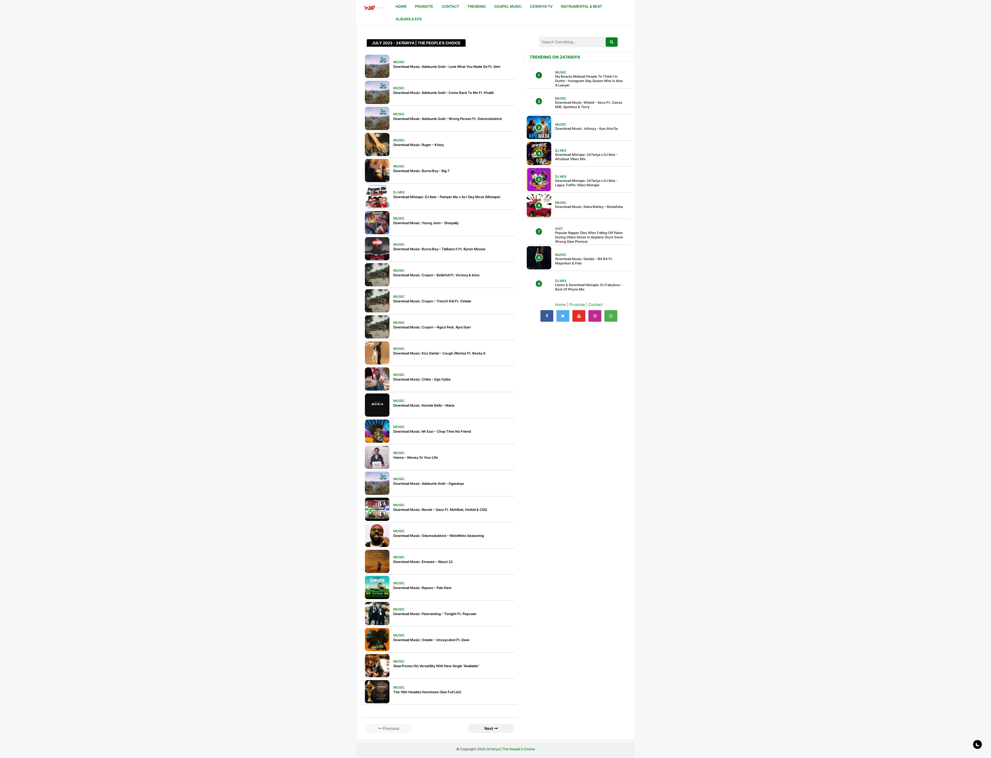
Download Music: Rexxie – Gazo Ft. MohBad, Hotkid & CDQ (440, 509)
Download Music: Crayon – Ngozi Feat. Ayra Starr (432, 327)
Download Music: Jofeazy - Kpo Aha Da (586, 128)
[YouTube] (578, 316)
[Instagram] (594, 316)
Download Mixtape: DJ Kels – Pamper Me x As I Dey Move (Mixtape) (446, 197)
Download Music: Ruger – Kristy (418, 145)
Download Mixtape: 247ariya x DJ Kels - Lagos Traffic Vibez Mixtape (586, 183)
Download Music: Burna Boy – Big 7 (421, 171)
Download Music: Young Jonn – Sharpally (426, 223)
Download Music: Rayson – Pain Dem (422, 588)
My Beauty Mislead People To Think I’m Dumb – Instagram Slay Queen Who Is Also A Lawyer (589, 80)
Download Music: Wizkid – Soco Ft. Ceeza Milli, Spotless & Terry (588, 104)
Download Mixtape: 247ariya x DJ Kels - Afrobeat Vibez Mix (586, 156)
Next (489, 728)
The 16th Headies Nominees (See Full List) (427, 692)
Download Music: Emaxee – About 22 (423, 562)
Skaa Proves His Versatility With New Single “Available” (436, 666)
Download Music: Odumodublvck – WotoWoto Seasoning (438, 536)
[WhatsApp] (610, 316)
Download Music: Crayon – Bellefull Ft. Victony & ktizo (436, 275)
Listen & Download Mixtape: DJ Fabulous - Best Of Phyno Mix (588, 287)
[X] (562, 316)
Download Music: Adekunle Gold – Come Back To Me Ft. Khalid (443, 93)
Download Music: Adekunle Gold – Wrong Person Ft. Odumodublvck (447, 119)
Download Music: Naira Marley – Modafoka (589, 207)
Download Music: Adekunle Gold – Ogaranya (428, 483)
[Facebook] (546, 316)
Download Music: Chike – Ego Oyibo (422, 379)
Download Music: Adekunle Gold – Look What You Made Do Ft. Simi (446, 66)
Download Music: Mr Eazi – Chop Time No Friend (432, 431)
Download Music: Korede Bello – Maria (423, 405)
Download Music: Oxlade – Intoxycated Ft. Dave (431, 640)
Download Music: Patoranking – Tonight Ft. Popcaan (434, 614)
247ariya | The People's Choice (510, 749)
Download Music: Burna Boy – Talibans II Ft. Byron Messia (439, 249)
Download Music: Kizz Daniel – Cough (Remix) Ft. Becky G (439, 353)
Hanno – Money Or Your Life (415, 457)
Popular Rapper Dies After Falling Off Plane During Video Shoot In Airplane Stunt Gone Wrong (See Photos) (589, 237)
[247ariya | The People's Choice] (373, 8)
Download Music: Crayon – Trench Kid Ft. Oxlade (432, 301)
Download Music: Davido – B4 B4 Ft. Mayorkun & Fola (584, 261)
